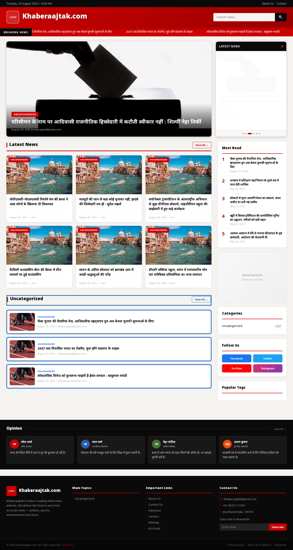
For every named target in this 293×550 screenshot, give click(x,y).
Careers (153, 517)
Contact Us (155, 505)
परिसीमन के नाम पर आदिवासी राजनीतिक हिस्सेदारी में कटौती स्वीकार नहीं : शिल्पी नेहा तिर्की (250, 101)
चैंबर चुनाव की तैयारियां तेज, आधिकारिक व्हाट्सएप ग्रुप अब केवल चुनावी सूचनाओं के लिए (63, 32)
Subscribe (278, 527)
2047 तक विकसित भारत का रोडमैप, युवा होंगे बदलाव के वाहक (157, 32)
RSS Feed (154, 529)
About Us (268, 3)
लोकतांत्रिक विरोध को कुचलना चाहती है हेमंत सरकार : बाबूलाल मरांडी (240, 32)
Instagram (267, 368)
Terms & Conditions (259, 545)
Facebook (237, 358)
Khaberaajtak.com (54, 16)
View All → (202, 145)
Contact (282, 3)
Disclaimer (280, 545)
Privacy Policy (236, 545)
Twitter (267, 358)
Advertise (154, 511)
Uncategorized (232, 326)
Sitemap (153, 523)
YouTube (236, 368)
